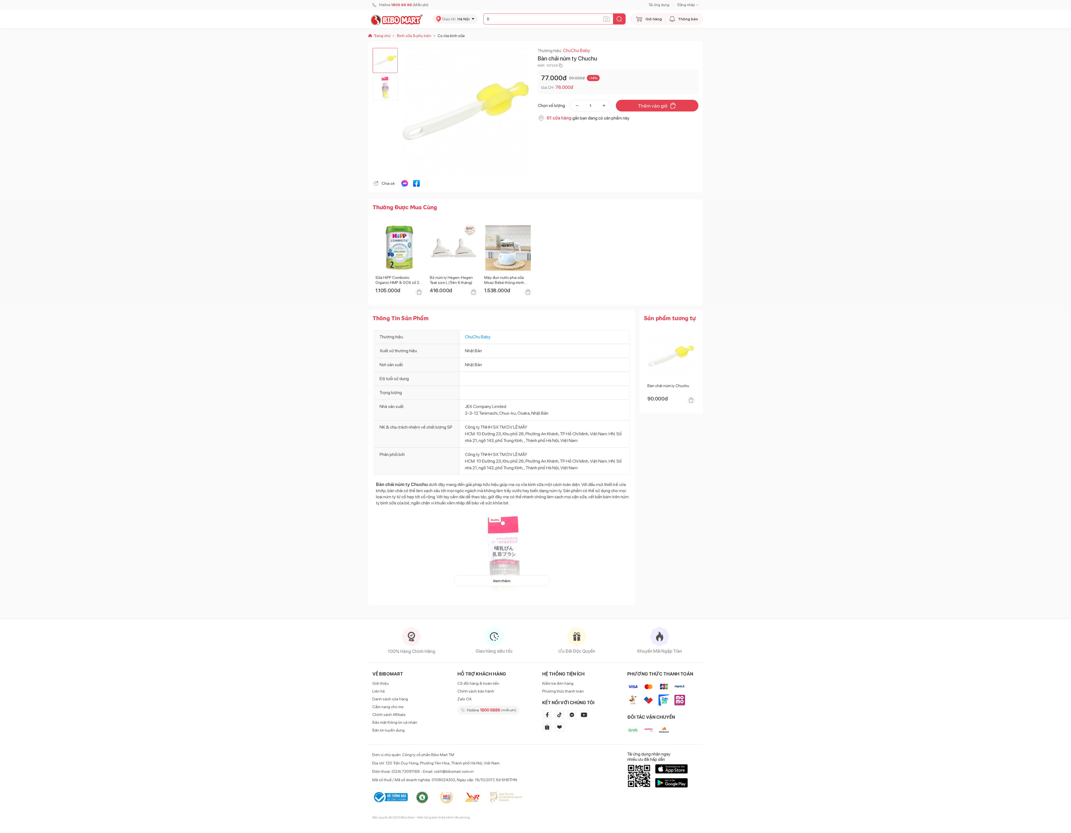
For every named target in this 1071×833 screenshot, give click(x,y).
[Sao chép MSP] (561, 65)
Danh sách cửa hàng (390, 699)
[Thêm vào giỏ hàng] (419, 292)
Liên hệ (378, 691)
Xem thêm (501, 581)
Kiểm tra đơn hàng (557, 683)
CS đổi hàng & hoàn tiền (478, 683)
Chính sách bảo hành (475, 691)
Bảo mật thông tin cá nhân (394, 722)
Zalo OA (464, 699)
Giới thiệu (380, 683)
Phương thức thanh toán (563, 691)
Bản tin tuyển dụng (388, 730)
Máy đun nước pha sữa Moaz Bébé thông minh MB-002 (504, 282)
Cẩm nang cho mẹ (388, 707)
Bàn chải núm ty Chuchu (668, 385)
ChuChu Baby (576, 50)
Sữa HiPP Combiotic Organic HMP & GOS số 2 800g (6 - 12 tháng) (397, 282)
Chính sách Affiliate (389, 714)
